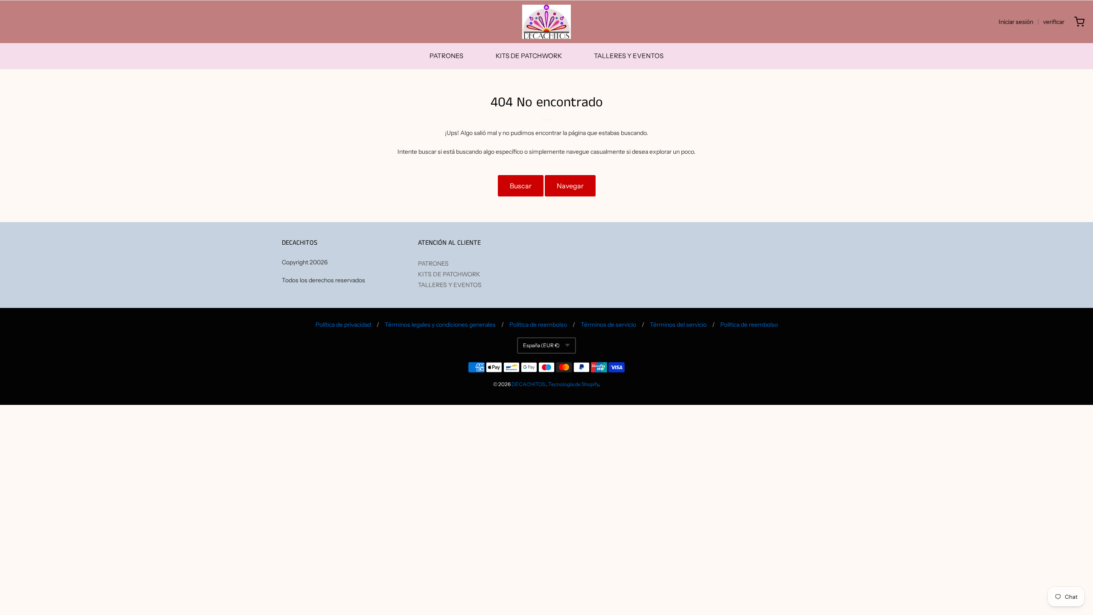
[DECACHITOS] (546, 22)
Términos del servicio (678, 324)
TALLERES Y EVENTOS (628, 56)
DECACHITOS (528, 384)
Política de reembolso (538, 324)
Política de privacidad (343, 324)
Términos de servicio (608, 324)
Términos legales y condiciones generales (440, 324)
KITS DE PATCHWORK (529, 56)
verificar (1053, 22)
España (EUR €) (541, 345)
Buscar (521, 186)
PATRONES (446, 56)
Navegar (570, 186)
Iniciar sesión (1016, 22)
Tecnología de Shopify (573, 384)
